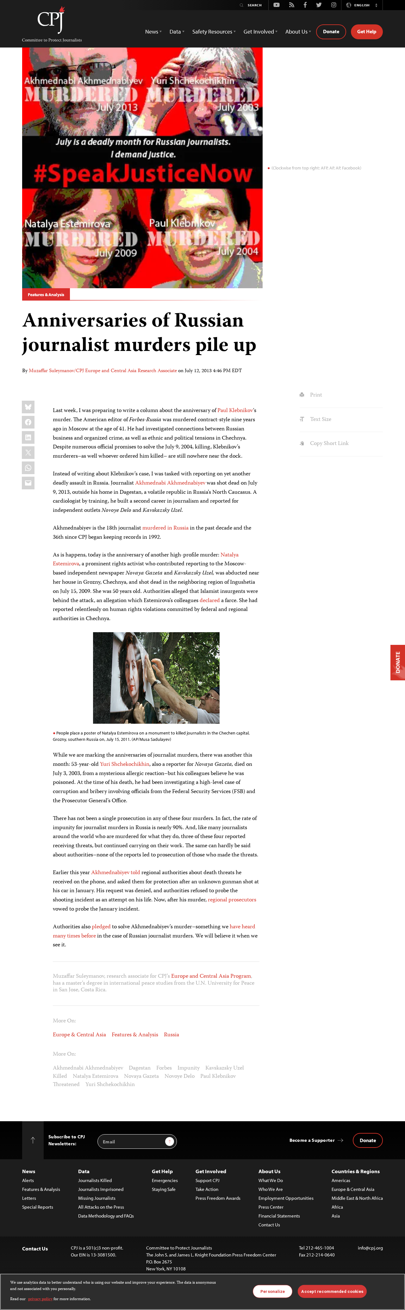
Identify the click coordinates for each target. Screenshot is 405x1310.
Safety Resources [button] (212, 31)
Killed (60, 1076)
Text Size (320, 419)
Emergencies (165, 1180)
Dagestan (140, 1068)
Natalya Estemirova (95, 1076)
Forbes (164, 1068)
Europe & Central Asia (79, 1035)
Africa (337, 1207)
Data (84, 1171)
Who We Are (271, 1189)
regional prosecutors (232, 900)
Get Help (367, 31)
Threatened (66, 1085)
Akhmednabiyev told (115, 873)
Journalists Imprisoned (100, 1189)
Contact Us (269, 1225)
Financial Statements (279, 1216)
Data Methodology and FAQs (106, 1216)
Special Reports (37, 1207)
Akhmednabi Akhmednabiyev (170, 483)
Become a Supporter (312, 1140)
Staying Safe (164, 1189)
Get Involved (211, 1171)
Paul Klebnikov (235, 411)
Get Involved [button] (259, 31)
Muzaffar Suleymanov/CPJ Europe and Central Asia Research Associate (103, 371)
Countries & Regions (356, 1171)
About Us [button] (296, 31)
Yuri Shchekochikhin (124, 764)
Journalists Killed (95, 1180)
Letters (29, 1198)
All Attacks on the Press (101, 1207)
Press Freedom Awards (218, 1198)
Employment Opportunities (286, 1198)
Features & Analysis (46, 294)
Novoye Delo (180, 1076)
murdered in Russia (165, 528)
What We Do (271, 1180)
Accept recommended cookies (332, 1291)
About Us (269, 1171)
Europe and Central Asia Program (211, 976)
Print (315, 395)
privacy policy (40, 1299)
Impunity (189, 1068)
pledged (101, 927)
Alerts (28, 1180)
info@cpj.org (370, 1248)
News (28, 1171)
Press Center (271, 1207)
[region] (202, 1292)
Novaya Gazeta (141, 1076)
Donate (331, 31)
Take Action (207, 1189)
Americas (341, 1180)
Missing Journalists (96, 1198)
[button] (376, 5)
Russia (171, 1035)
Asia (336, 1216)
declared (210, 601)
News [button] (151, 31)
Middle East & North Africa (357, 1198)
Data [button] (175, 31)
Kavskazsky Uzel (224, 1068)
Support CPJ (208, 1180)
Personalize (272, 1291)
